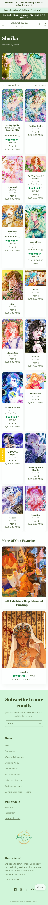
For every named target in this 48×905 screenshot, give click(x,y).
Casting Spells (36, 126)
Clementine (12, 353)
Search (8, 745)
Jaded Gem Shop (20, 901)
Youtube (9, 807)
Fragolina (35, 515)
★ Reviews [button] (2, 455)
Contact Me (10, 751)
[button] (3, 24)
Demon (35, 357)
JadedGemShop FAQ (14, 780)
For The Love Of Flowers (35, 177)
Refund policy (11, 768)
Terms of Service (12, 774)
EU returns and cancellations (18, 792)
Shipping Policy (12, 763)
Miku (35, 290)
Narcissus (12, 231)
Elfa (12, 304)
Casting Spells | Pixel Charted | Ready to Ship (12, 127)
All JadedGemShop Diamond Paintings (24, 603)
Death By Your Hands (35, 468)
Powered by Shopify (32, 901)
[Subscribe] (40, 723)
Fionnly (12, 518)
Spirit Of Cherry (12, 188)
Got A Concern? (12, 879)
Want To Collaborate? (14, 757)
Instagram (10, 812)
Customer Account (13, 786)
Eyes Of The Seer (35, 243)
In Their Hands (12, 407)
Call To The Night (12, 453)
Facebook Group (13, 818)
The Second (35, 393)
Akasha (24, 672)
